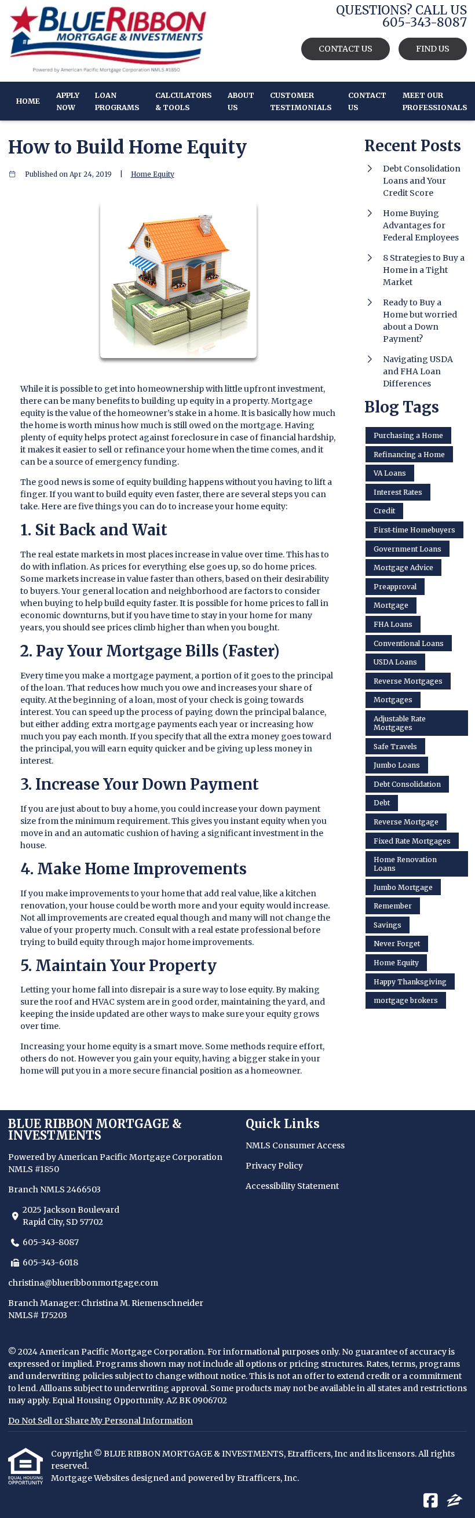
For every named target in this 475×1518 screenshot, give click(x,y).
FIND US (433, 48)
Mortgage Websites (91, 1478)
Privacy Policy (274, 1166)
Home (28, 101)
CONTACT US (345, 48)
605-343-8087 (51, 1242)
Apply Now (67, 101)
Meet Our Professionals (435, 101)
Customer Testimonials (300, 101)
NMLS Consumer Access (295, 1145)
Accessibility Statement (292, 1186)
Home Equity (152, 174)
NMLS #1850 (33, 1169)
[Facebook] (431, 1501)
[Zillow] (455, 1501)
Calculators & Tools (183, 101)
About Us (241, 101)
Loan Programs (117, 101)
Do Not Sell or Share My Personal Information (100, 1420)
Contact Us (367, 101)
